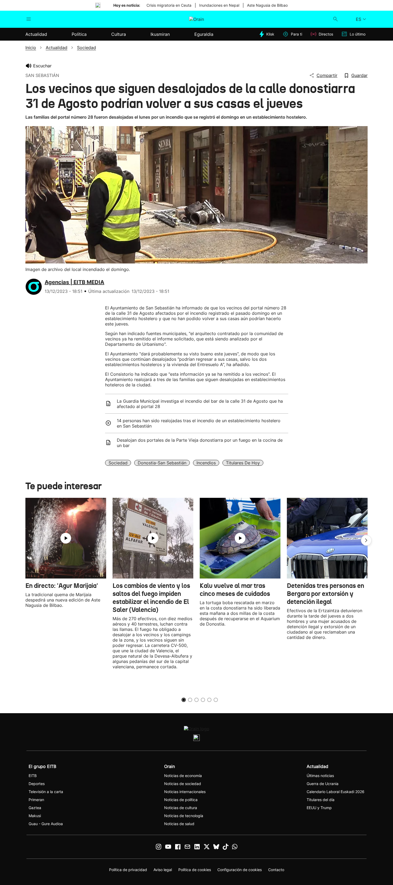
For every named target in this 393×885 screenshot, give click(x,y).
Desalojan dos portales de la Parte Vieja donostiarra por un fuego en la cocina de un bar (200, 442)
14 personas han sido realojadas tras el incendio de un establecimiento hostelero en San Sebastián (198, 423)
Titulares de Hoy (243, 462)
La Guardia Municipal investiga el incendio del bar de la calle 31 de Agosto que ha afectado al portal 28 (200, 403)
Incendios (206, 462)
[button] (366, 540)
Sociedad (118, 462)
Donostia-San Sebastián (162, 462)
